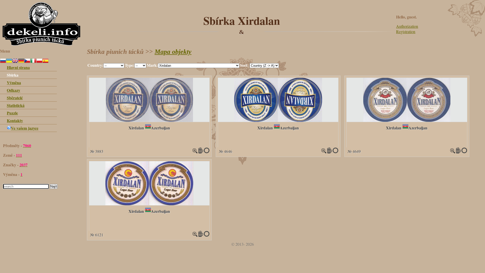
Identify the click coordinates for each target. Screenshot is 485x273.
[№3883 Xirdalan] (149, 120)
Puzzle (12, 113)
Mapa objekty (173, 51)
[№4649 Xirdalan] (406, 120)
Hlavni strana (18, 67)
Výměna (14, 82)
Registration (405, 31)
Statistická (16, 105)
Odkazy (13, 90)
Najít (53, 186)
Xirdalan (136, 128)
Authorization (407, 26)
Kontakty (15, 120)
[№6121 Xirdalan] (149, 203)
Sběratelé (15, 98)
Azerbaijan (160, 128)
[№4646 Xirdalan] (278, 120)
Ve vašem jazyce (24, 128)
